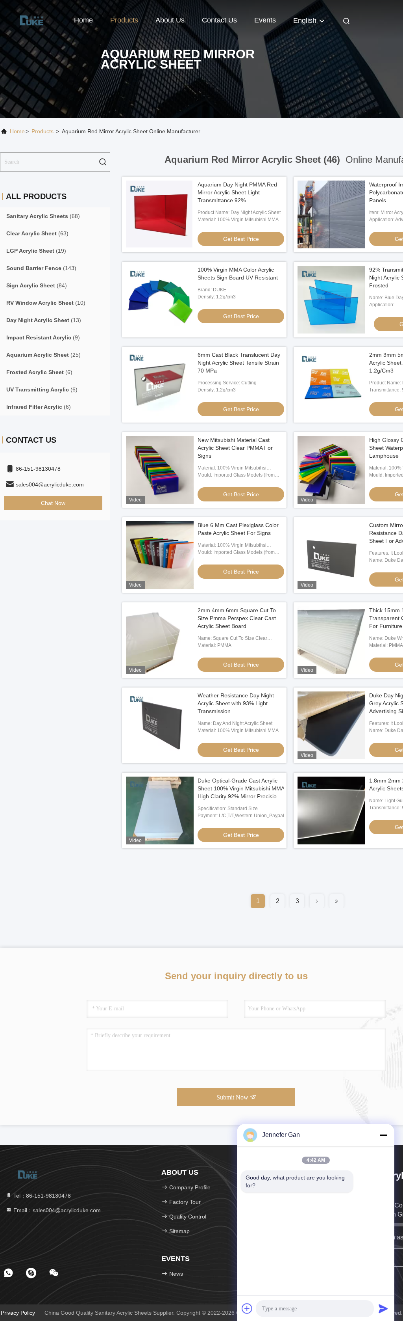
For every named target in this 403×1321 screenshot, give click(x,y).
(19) (36, 251)
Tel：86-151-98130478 (41, 1195)
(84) (36, 285)
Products (124, 20)
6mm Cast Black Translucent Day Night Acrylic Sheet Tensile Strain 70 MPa (239, 363)
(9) (43, 337)
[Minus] (383, 1135)
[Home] (31, 20)
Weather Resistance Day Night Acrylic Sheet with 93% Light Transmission (236, 703)
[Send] (383, 1308)
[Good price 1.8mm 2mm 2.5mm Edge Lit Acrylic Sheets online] (331, 810)
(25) (43, 355)
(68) (43, 216)
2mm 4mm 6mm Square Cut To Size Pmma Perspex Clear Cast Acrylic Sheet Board (237, 618)
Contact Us (219, 20)
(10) (45, 303)
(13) (43, 320)
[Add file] (247, 1308)
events (265, 20)
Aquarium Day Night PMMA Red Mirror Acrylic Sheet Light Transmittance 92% (237, 192)
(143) (41, 268)
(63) (37, 233)
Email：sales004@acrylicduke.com (56, 1210)
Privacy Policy (18, 1313)
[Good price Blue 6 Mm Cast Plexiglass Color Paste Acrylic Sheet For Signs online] (160, 555)
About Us (170, 20)
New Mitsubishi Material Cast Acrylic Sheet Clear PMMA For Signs (235, 448)
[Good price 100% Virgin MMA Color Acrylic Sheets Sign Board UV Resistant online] (160, 300)
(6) (39, 372)
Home (83, 20)
